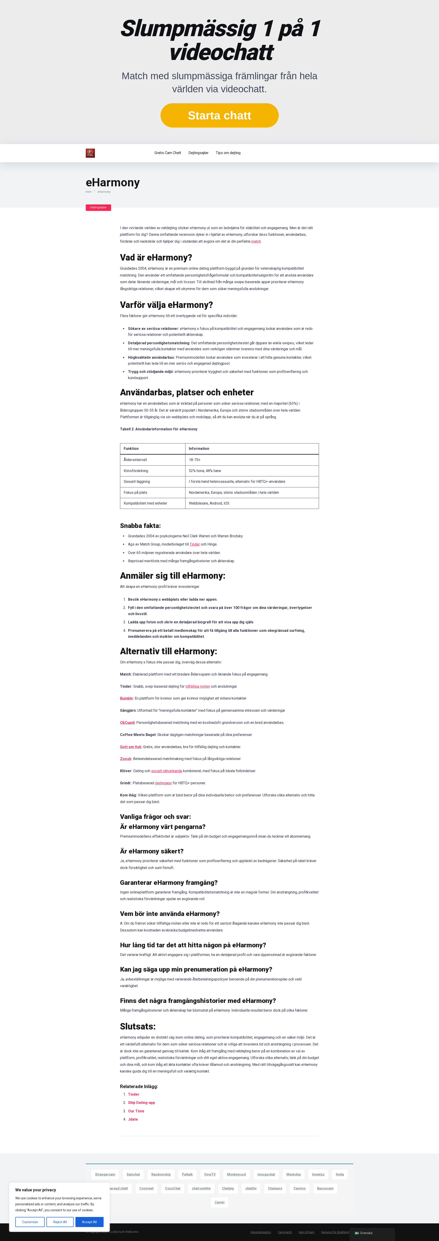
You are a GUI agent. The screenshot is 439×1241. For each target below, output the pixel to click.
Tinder (195, 544)
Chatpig (228, 1188)
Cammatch (285, 1232)
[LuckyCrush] (90, 151)
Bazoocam (325, 1188)
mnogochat (266, 1174)
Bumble (126, 698)
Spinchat (133, 1174)
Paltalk (187, 1174)
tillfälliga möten (197, 686)
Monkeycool (236, 1174)
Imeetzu (318, 1174)
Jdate (133, 1119)
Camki (220, 1202)
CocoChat (172, 1188)
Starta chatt (219, 115)
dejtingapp (163, 783)
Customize (30, 1222)
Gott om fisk (130, 747)
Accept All (89, 1222)
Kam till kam (306, 1232)
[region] (59, 1207)
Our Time (136, 1111)
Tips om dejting (228, 153)
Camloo (300, 1188)
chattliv (251, 1188)
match (256, 241)
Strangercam (105, 1174)
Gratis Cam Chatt (168, 153)
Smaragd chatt (116, 1188)
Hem (89, 191)
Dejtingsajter (198, 153)
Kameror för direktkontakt (337, 1232)
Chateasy (275, 1188)
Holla (340, 1174)
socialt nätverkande (166, 771)
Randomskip (161, 1174)
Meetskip (293, 1174)
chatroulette (201, 1188)
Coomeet (146, 1188)
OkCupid (127, 722)
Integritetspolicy (261, 1232)
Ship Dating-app (141, 1102)
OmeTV (210, 1174)
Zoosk (125, 759)
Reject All (60, 1222)
